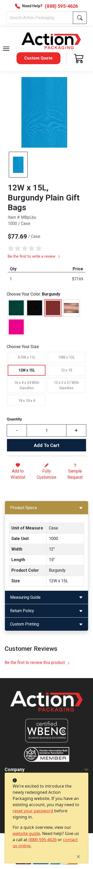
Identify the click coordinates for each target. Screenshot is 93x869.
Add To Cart (46, 445)
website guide (26, 833)
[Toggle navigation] (6, 49)
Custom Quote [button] (38, 58)
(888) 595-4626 (42, 839)
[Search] (80, 18)
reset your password (33, 811)
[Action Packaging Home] (46, 705)
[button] (6, 49)
